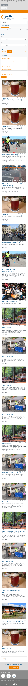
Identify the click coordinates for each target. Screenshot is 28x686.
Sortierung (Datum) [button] (21, 77)
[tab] (14, 58)
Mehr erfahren (6, 3)
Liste (4, 77)
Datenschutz (11, 680)
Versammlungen (6, 63)
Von (2, 36)
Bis (1, 42)
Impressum (3, 680)
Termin (9, 51)
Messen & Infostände (7, 69)
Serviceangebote (6, 66)
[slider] (10, 27)
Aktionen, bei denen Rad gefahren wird (11, 61)
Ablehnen (4, 8)
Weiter (3, 658)
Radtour (4, 51)
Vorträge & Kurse (6, 58)
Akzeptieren (4, 5)
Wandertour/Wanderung (7, 74)
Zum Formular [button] (13, 667)
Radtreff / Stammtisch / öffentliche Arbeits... (12, 72)
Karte (10, 77)
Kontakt (18, 680)
